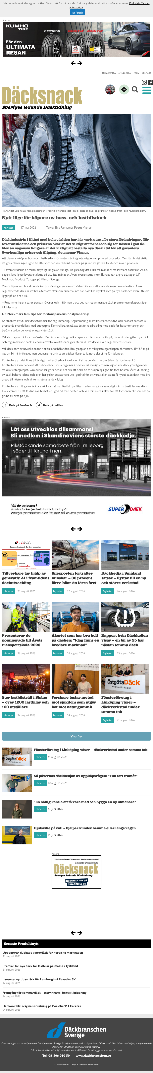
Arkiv (136, 73)
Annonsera (125, 73)
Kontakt (146, 73)
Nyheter (8, 227)
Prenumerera (109, 73)
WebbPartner (93, 1064)
